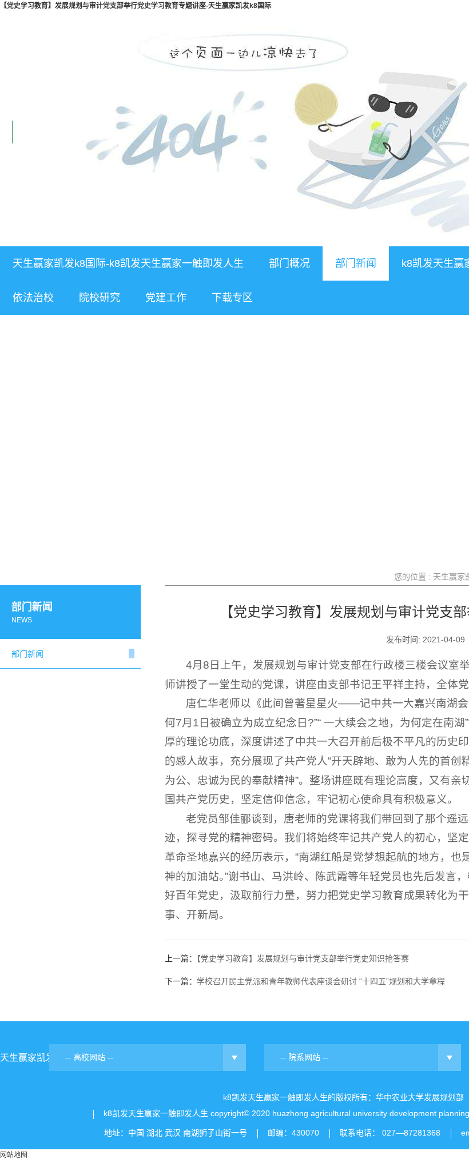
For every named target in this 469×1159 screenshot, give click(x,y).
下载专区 (232, 297)
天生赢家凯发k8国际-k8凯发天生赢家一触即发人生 (128, 263)
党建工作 (165, 297)
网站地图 (13, 1155)
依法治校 (33, 297)
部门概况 (289, 263)
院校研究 (99, 297)
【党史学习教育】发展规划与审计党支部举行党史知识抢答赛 (303, 958)
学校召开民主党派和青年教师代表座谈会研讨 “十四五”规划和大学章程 (321, 981)
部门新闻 (355, 263)
